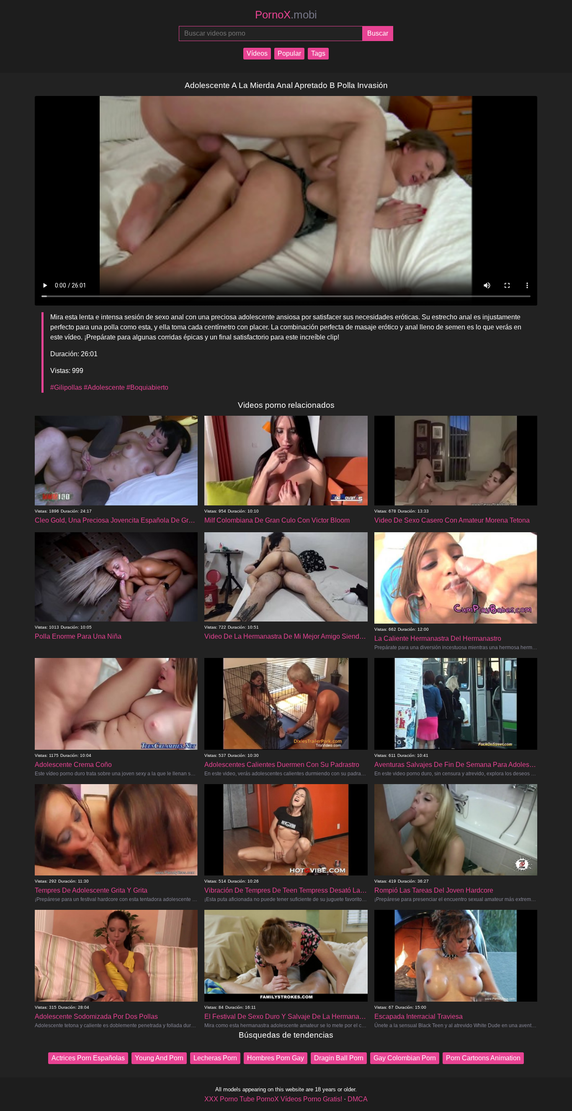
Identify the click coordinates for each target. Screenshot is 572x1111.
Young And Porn (159, 1058)
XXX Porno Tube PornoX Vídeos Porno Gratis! (273, 1099)
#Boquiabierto (147, 387)
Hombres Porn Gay (275, 1058)
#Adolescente (104, 387)
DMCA (358, 1099)
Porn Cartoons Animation (483, 1058)
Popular (289, 53)
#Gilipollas (66, 387)
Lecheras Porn (215, 1058)
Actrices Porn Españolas (88, 1058)
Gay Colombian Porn (405, 1058)
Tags (318, 53)
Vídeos (257, 53)
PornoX (286, 15)
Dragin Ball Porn (338, 1058)
